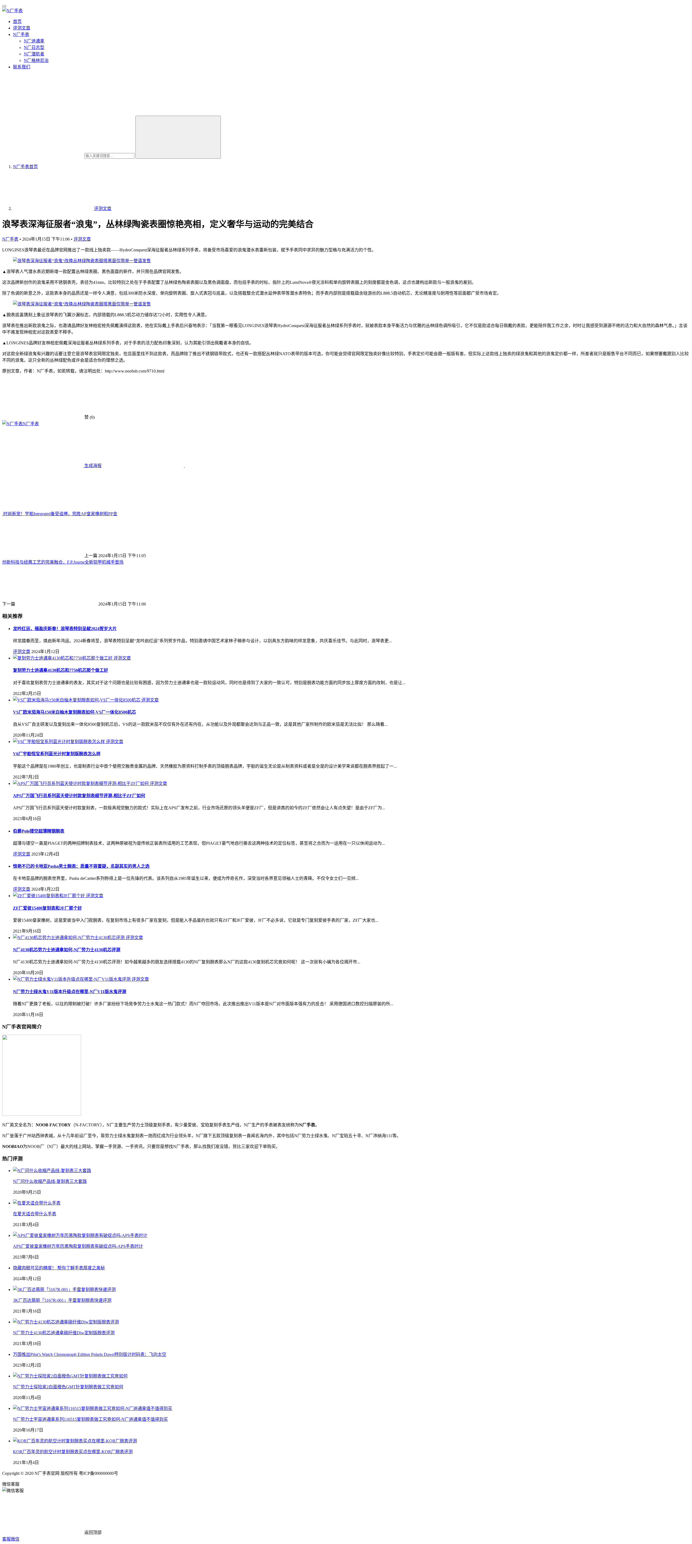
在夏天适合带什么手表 (34, 1214)
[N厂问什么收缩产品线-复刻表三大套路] (52, 1170)
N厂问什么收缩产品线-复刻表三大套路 (50, 1181)
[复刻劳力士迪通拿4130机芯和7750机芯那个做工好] (63, 658)
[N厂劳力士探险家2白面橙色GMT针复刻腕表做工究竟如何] (70, 1376)
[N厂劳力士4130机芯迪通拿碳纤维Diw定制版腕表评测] (66, 1322)
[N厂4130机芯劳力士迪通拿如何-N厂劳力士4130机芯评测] (69, 937)
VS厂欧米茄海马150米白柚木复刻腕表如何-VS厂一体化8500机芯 (74, 712)
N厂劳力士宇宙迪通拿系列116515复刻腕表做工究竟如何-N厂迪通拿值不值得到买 (90, 1419)
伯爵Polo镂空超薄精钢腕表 (38, 831)
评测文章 (21, 28)
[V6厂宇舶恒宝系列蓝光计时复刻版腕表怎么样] (59, 741)
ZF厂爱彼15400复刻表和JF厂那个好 (47, 908)
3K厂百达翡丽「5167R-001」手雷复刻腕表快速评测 (62, 1300)
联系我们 (21, 67)
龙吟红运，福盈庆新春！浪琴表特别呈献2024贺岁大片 (65, 628)
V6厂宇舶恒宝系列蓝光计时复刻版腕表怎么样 (57, 753)
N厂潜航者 (34, 54)
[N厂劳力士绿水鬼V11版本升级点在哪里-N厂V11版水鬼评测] (72, 979)
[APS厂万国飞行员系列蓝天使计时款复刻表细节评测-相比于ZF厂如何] (81, 783)
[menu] (4, 6)
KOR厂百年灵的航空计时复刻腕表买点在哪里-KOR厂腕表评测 (73, 1451)
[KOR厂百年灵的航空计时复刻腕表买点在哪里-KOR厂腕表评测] (75, 1441)
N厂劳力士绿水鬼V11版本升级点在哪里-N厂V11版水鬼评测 (69, 991)
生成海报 (92, 465)
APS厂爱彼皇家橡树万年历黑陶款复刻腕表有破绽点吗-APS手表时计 (78, 1246)
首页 (17, 21)
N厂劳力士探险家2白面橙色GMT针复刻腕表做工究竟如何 (68, 1387)
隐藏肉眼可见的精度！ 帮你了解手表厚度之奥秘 (59, 1268)
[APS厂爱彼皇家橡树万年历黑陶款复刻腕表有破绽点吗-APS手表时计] (80, 1235)
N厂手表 (21, 34)
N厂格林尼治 (36, 60)
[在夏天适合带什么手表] (37, 1203)
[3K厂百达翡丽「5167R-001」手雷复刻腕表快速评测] (64, 1289)
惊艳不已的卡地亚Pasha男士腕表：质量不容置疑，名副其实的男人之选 (81, 866)
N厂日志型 (34, 47)
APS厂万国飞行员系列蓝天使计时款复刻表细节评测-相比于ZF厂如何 (79, 795)
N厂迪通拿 (34, 41)
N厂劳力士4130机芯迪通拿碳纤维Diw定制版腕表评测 (64, 1332)
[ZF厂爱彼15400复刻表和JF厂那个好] (49, 895)
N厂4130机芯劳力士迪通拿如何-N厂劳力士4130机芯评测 (66, 949)
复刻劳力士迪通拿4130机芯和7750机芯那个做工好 (60, 670)
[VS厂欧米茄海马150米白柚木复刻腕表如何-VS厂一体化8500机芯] (77, 700)
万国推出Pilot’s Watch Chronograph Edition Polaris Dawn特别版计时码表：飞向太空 (89, 1354)
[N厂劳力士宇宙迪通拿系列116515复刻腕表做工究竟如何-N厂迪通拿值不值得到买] (92, 1408)
